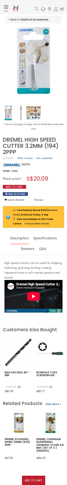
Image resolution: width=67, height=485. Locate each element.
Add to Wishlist (15, 199)
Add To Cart (33, 480)
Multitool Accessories (34, 19)
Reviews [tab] (27, 248)
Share (39, 199)
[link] (8, 158)
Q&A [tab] (42, 248)
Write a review (25, 159)
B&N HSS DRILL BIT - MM (17, 374)
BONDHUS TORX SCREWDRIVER (46, 374)
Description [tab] (19, 238)
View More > (53, 404)
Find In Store (16, 194)
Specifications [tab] (45, 238)
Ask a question (44, 158)
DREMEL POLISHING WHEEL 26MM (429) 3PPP (17, 442)
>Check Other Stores (36, 223)
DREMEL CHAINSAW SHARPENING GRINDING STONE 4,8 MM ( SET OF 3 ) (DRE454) (50, 445)
